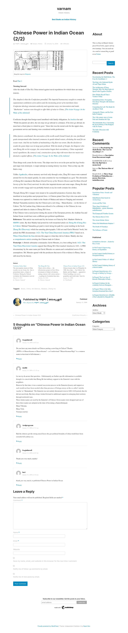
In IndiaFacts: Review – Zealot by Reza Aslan (103, 242)
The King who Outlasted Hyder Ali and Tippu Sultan (102, 83)
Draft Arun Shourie (79, 315)
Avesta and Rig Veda (99, 203)
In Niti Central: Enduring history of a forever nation (103, 266)
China (28, 289)
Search (110, 63)
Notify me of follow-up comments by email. (30, 569)
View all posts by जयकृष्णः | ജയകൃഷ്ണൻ (35, 303)
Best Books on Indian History (64, 19)
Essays (34, 43)
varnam (64, 8)
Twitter (98, 54)
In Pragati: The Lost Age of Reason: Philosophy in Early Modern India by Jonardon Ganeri (103, 278)
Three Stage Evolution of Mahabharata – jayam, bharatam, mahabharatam (102, 177)
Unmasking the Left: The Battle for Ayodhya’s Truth (103, 108)
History (40, 43)
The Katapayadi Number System (102, 213)
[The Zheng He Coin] (50, 273)
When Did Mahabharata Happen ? (103, 223)
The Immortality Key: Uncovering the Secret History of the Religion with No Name (103, 124)
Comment (17, 500)
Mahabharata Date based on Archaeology (101, 199)
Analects (73, 119)
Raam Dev (86, 626)
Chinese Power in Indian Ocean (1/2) (28, 315)
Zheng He (52, 289)
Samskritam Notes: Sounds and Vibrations (102, 193)
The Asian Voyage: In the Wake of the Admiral (51, 156)
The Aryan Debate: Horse (100, 220)
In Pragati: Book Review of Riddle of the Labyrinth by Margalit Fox (103, 296)
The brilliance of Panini (99, 230)
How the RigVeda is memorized (99, 163)
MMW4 (16, 222)
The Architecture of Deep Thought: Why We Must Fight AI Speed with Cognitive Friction (103, 89)
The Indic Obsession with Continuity (100, 131)
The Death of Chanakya (100, 227)
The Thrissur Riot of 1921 (102, 169)
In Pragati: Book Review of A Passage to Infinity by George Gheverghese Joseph (102, 272)
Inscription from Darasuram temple (103, 156)
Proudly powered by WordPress (48, 626)
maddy (24, 367)
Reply (20, 359)
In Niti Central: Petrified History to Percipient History (103, 254)
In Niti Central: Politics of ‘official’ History (103, 260)
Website (16, 549)
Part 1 (20, 81)
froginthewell (27, 340)
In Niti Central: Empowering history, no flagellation (101, 248)
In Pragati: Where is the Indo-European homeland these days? (102, 290)
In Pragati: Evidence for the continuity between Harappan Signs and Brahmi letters (101, 284)
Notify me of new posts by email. (26, 577)
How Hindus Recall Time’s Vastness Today (101, 95)
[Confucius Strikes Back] (25, 273)
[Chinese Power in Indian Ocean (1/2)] (75, 273)
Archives (95, 310)
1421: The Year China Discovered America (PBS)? (55, 232)
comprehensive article (23, 239)
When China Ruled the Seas (24, 236)
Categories (95, 326)
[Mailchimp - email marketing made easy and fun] (64, 609)
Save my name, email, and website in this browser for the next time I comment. (45, 561)
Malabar (44, 289)
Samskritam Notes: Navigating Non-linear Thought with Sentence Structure (103, 102)
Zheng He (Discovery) (21, 229)
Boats (23, 289)
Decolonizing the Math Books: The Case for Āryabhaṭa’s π (103, 78)
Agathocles (23, 174)
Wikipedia (27, 74)
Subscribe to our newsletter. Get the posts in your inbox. (64, 599)
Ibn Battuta (36, 289)
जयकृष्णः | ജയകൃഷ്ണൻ (21, 43)
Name (16, 532)
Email (16, 541)
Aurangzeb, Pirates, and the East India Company (102, 113)
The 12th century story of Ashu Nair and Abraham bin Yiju (102, 118)
